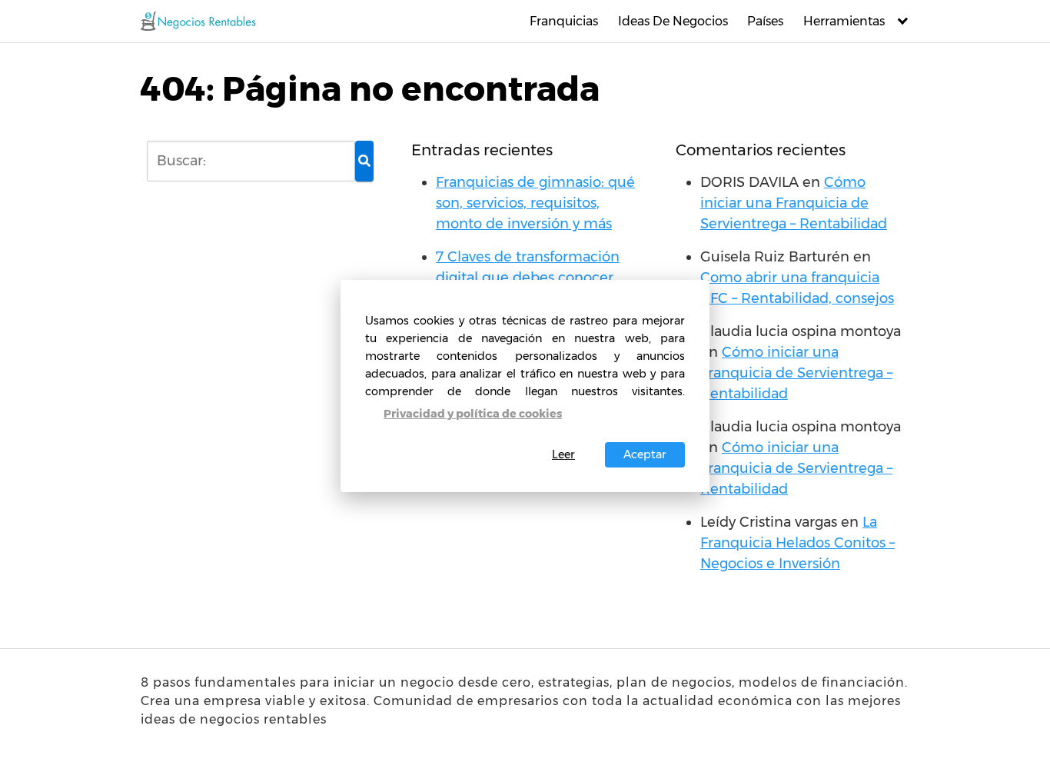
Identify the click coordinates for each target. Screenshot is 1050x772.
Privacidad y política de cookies (473, 414)
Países (765, 21)
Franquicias (564, 21)
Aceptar (644, 454)
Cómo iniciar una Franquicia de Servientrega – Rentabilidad (793, 203)
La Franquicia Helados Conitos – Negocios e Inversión (797, 543)
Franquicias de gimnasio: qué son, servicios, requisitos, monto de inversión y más (535, 203)
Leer (563, 454)
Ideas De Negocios (673, 21)
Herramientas (844, 21)
